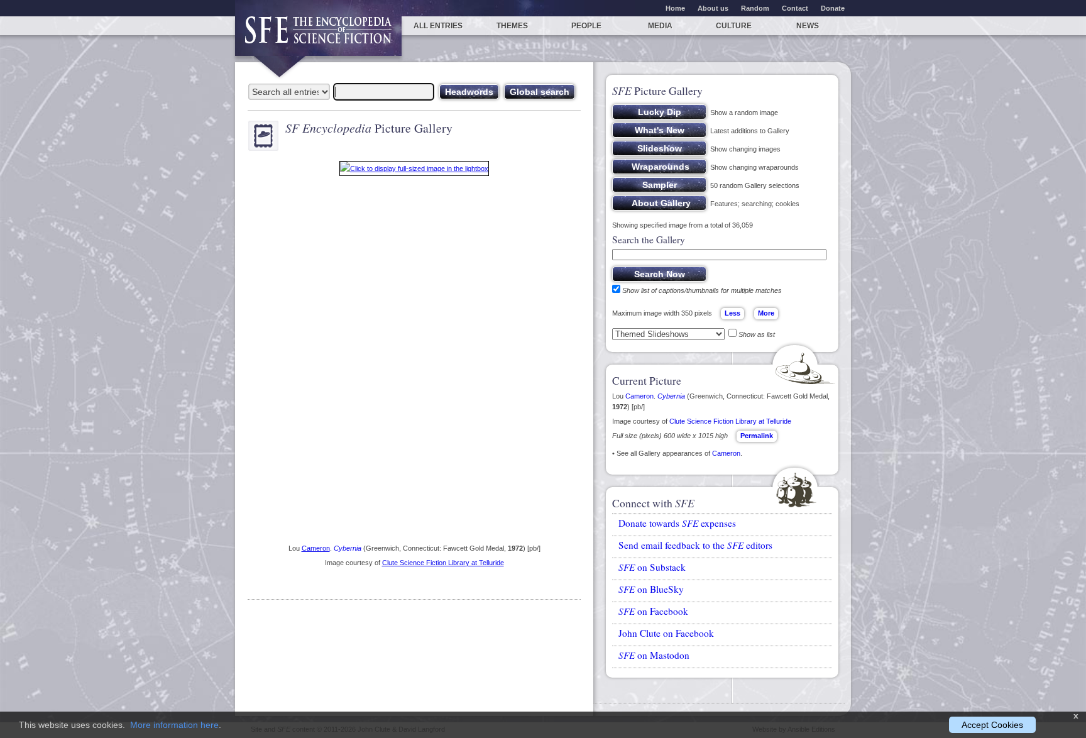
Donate (833, 8)
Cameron (316, 548)
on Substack (652, 567)
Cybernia (347, 548)
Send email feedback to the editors (695, 545)
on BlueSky (651, 589)
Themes (512, 25)
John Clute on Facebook (666, 633)
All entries (438, 25)
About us (713, 8)
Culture (734, 25)
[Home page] (318, 36)
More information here (174, 725)
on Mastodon (653, 655)
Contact (795, 8)
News (807, 25)
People (586, 25)
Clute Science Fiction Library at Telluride (443, 562)
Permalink (756, 435)
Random (755, 8)
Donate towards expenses (677, 523)
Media (660, 25)
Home (675, 8)
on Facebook (653, 611)
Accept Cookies (992, 725)
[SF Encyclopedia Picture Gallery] (414, 171)
